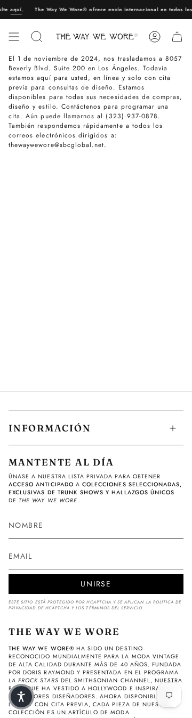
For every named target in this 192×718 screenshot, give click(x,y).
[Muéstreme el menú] (14, 37)
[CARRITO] (177, 37)
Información (50, 428)
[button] (21, 696)
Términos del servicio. (115, 608)
